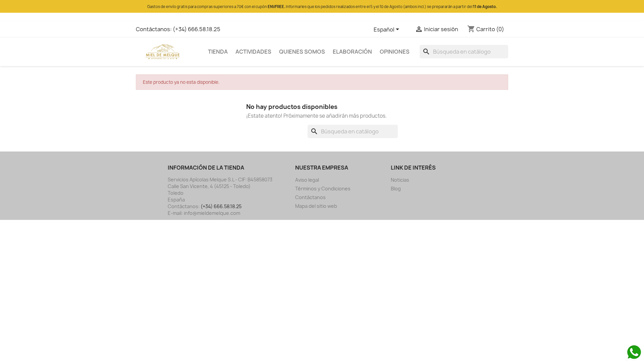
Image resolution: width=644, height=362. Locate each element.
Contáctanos (310, 197)
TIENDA (218, 51)
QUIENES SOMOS (302, 51)
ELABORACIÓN (352, 51)
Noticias (400, 180)
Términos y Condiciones (323, 188)
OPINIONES (395, 51)
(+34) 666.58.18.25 (196, 29)
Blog (396, 188)
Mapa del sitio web (316, 206)
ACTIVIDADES (253, 51)
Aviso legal (307, 180)
